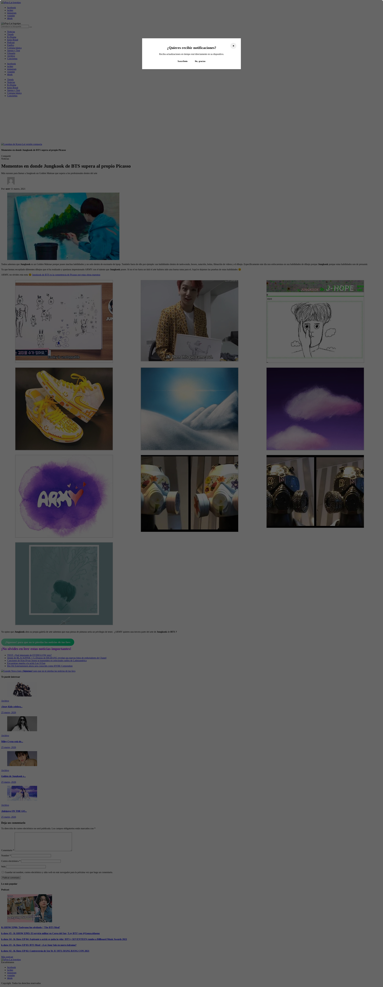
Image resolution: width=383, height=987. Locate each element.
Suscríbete (182, 61)
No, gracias (200, 61)
